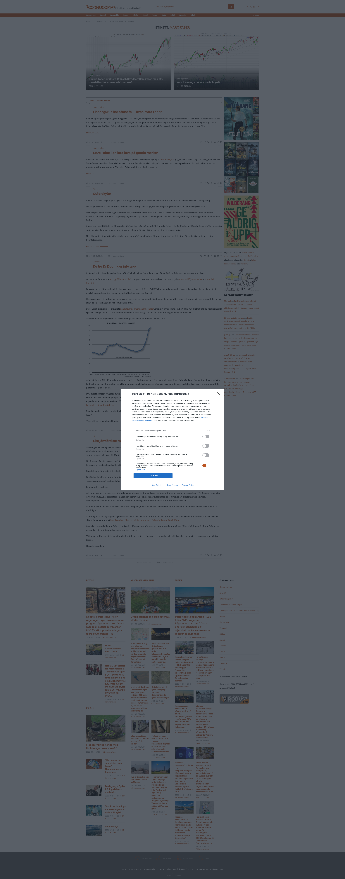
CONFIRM (153, 476)
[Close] (219, 394)
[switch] (205, 436)
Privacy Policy (188, 485)
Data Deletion (157, 485)
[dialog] (172, 439)
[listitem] (172, 430)
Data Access (172, 485)
